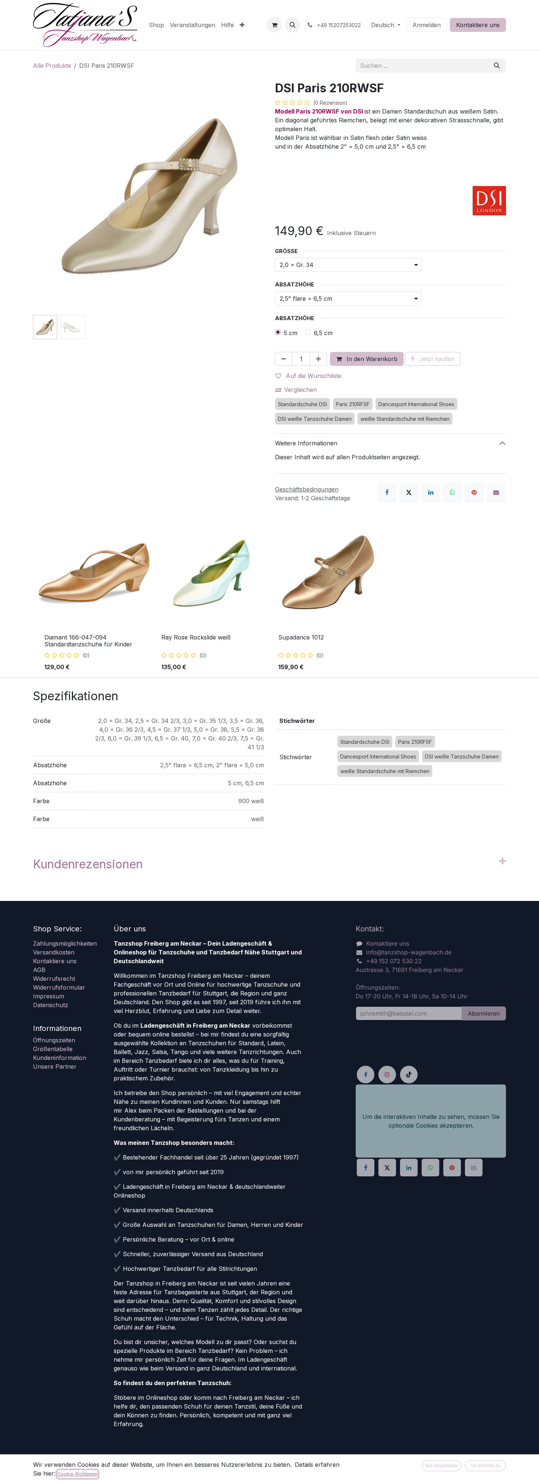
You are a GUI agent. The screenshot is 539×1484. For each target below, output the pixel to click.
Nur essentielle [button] (441, 1465)
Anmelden (426, 25)
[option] (269, 597)
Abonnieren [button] (484, 1013)
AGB (39, 969)
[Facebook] (387, 492)
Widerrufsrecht (54, 978)
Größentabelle (53, 1049)
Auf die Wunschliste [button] (312, 375)
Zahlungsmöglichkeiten (65, 943)
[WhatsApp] (452, 492)
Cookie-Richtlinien (78, 1474)
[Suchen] (497, 66)
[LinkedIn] (431, 492)
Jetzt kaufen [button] (435, 359)
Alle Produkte (52, 65)
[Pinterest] (474, 492)
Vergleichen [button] (300, 389)
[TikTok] (409, 1074)
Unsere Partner (55, 1066)
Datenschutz (50, 1005)
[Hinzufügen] (318, 359)
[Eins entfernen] (283, 359)
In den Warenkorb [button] (371, 359)
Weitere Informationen (306, 443)
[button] (292, 25)
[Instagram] (387, 1074)
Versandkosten (53, 952)
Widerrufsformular (59, 987)
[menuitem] (156, 25)
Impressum (48, 996)
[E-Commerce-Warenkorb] (274, 25)
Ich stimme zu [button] (485, 1465)
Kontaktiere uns (478, 25)
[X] (409, 492)
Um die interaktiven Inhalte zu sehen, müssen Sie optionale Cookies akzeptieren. (431, 1121)
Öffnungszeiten (54, 1040)
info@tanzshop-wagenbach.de (409, 952)
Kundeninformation (59, 1057)
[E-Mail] (496, 492)
